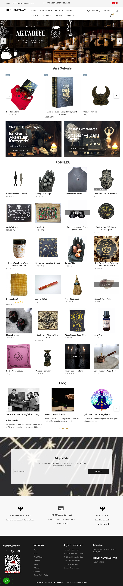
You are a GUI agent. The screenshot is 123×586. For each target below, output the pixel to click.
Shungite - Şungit (43, 194)
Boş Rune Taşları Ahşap (93, 112)
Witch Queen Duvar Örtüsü (77, 335)
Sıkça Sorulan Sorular (71, 561)
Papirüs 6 (39, 227)
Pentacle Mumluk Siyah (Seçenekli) (77, 228)
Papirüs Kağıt (12, 299)
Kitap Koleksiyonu (77, 148)
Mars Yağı (98, 335)
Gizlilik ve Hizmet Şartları (73, 557)
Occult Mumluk (12, 112)
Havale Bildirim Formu (71, 550)
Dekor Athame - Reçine (16, 194)
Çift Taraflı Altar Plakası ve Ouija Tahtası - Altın (106, 264)
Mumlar (37, 561)
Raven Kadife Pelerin (74, 371)
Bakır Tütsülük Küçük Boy (105, 371)
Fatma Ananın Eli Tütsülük (105, 194)
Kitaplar (37, 568)
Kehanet (37, 571)
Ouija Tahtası (12, 227)
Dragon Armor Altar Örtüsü (47, 263)
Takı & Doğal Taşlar (41, 575)
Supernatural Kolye (73, 194)
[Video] (19, 551)
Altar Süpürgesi (72, 299)
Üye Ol (107, 11)
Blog (62, 383)
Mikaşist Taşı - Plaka (102, 299)
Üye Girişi (96, 11)
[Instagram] (12, 551)
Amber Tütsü (41, 299)
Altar (36, 553)
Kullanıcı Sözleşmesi (71, 568)
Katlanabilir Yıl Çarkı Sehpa (57, 112)
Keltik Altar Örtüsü (14, 371)
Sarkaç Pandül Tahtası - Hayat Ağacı (106, 228)
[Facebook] (6, 551)
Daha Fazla (61, 524)
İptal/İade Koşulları (70, 564)
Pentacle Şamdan (43, 371)
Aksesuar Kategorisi (20, 150)
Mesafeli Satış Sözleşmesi (73, 553)
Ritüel (36, 564)
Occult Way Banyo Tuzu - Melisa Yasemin (19, 264)
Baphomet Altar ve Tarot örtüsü (48, 336)
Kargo (36, 550)
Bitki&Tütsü (38, 557)
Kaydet (98, 471)
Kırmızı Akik (70, 263)
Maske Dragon (12, 335)
